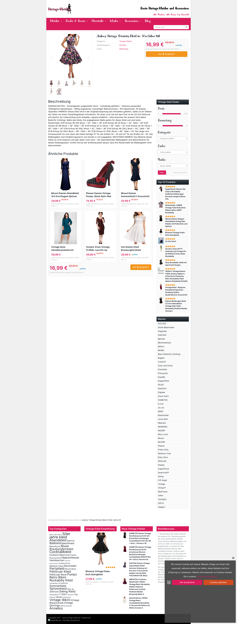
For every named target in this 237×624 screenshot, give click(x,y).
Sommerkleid (57, 585)
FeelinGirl (162, 388)
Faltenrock (64, 555)
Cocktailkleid (60, 552)
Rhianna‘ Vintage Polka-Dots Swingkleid (98, 573)
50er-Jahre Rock (55, 535)
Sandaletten (53, 583)
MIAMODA (162, 426)
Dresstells (162, 369)
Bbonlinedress (164, 342)
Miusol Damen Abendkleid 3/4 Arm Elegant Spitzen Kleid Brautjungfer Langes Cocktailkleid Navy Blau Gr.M (65, 195)
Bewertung (165, 120)
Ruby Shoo (163, 457)
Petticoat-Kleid (60, 571)
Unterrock (67, 597)
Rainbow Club (164, 453)
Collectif (162, 361)
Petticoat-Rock (58, 574)
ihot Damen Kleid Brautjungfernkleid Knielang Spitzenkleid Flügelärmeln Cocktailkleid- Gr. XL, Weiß (135, 249)
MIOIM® (161, 430)
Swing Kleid (67, 591)
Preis (161, 108)
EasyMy (161, 377)
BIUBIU (161, 350)
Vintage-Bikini (59, 600)
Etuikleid (53, 555)
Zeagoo (161, 507)
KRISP (160, 411)
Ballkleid (55, 543)
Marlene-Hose (56, 566)
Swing (161, 476)
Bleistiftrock (54, 546)
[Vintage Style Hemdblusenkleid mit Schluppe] (65, 228)
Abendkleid (57, 540)
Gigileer (161, 392)
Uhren (59, 597)
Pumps (72, 574)
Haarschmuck (70, 557)
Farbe (161, 146)
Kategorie (164, 132)
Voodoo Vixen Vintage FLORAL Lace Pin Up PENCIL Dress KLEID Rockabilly (98, 249)
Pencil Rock (70, 569)
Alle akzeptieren (187, 582)
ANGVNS (162, 335)
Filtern (161, 172)
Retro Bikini (57, 577)
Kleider (55, 20)
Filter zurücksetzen (180, 172)
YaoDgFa (162, 499)
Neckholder (70, 565)
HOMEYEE (163, 400)
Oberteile (98, 20)
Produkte (61, 520)
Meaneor (162, 423)
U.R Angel (162, 480)
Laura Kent (163, 419)
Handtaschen (56, 560)
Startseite (52, 520)
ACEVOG (162, 323)
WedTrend (162, 491)
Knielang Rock (64, 563)
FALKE (161, 384)
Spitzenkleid (58, 588)
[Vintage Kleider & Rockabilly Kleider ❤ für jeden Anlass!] (70, 9)
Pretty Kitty (163, 449)
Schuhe (114, 20)
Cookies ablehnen (218, 582)
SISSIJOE (162, 461)
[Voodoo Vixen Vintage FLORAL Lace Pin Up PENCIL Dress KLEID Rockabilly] (100, 228)
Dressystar (163, 373)
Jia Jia (161, 407)
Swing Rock (54, 595)
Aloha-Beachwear (166, 327)
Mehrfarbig (123, 49)
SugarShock (163, 468)
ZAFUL (161, 503)
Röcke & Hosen (76, 20)
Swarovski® (163, 472)
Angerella (162, 331)
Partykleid (56, 568)
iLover (161, 404)
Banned (161, 339)
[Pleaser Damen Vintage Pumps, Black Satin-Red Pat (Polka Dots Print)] (100, 174)
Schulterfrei (63, 583)
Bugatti (161, 358)
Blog (148, 20)
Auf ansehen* (166, 54)
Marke (162, 159)
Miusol (161, 438)
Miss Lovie (163, 434)
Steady (161, 465)
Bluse (65, 546)
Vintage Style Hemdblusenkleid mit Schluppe (62, 249)
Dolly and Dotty (165, 365)
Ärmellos (122, 45)
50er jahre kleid (59, 535)
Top (76, 594)
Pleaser (161, 446)
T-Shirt (63, 594)
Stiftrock (54, 591)
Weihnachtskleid (66, 606)
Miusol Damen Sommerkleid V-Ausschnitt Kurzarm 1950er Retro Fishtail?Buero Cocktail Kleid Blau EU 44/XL (135, 195)
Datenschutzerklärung (207, 576)
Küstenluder (163, 415)
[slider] (161, 114)
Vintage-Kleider (125, 41)
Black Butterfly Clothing (169, 354)
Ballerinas (71, 541)
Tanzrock (70, 595)
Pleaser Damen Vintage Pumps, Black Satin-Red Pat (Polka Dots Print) (98, 195)
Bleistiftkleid (67, 543)
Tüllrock (52, 597)
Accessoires (132, 20)
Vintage (161, 484)
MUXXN (161, 442)
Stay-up (70, 589)
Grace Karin (163, 396)
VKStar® (162, 488)
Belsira (161, 346)
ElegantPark (163, 381)
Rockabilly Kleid (61, 580)
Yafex (160, 495)
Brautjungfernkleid (61, 549)
